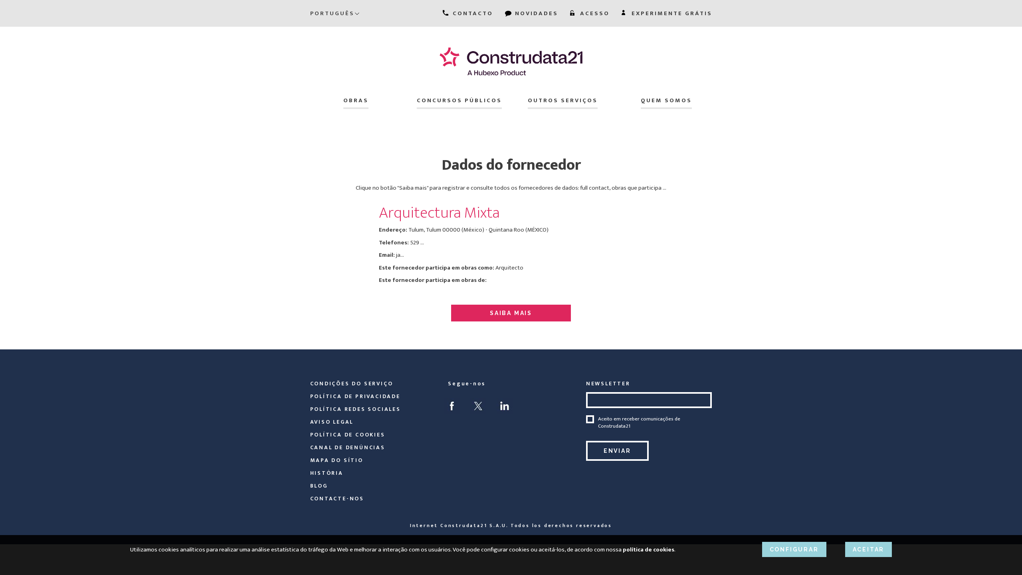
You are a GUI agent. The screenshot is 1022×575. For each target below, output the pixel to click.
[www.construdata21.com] (511, 61)
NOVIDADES (535, 13)
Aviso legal (332, 421)
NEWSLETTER (608, 383)
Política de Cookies (347, 434)
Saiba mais (511, 313)
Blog (319, 485)
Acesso (594, 13)
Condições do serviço (351, 383)
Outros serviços (563, 100)
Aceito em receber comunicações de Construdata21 (639, 422)
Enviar (617, 451)
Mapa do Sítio (336, 460)
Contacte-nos (337, 498)
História (326, 473)
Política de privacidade (355, 396)
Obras (355, 100)
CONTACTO (471, 13)
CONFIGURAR (794, 549)
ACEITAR (869, 549)
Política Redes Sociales (355, 409)
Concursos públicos (459, 100)
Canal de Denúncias (347, 447)
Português (332, 13)
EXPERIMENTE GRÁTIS (670, 13)
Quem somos (666, 100)
